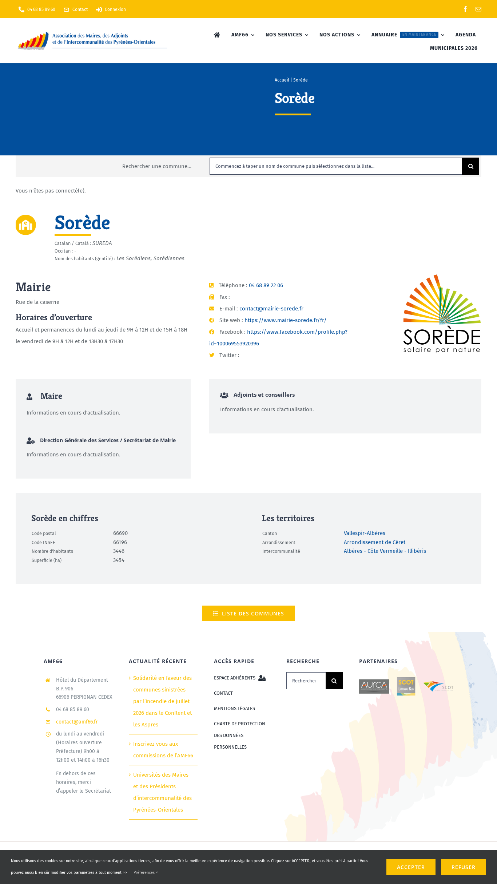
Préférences (145, 872)
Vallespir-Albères (364, 533)
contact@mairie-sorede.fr (271, 308)
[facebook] (465, 9)
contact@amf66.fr (77, 722)
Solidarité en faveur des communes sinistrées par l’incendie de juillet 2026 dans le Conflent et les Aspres (162, 701)
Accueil (282, 80)
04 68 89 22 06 (266, 285)
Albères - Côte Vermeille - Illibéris (385, 551)
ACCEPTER (411, 867)
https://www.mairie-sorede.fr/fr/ (285, 320)
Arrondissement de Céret (374, 542)
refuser (464, 867)
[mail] (478, 9)
